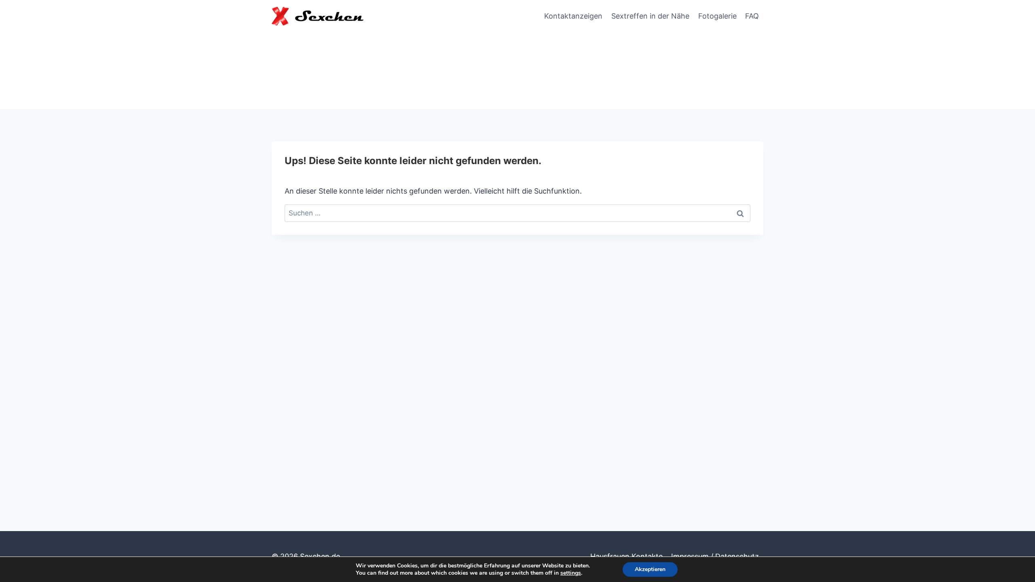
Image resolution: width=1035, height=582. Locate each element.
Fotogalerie (717, 16)
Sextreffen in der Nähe (650, 16)
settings (570, 573)
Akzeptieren (650, 569)
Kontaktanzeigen (573, 16)
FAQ (752, 16)
